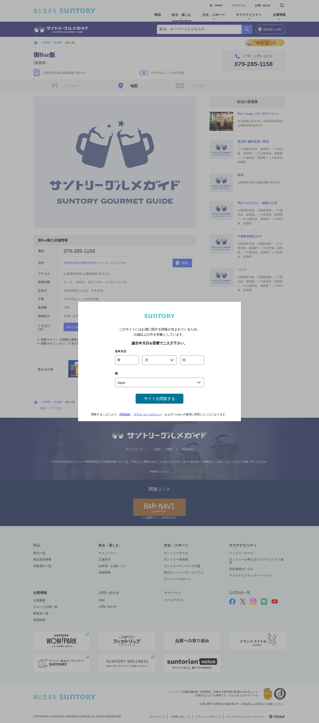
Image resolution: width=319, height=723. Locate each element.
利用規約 (125, 414)
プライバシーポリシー (147, 414)
